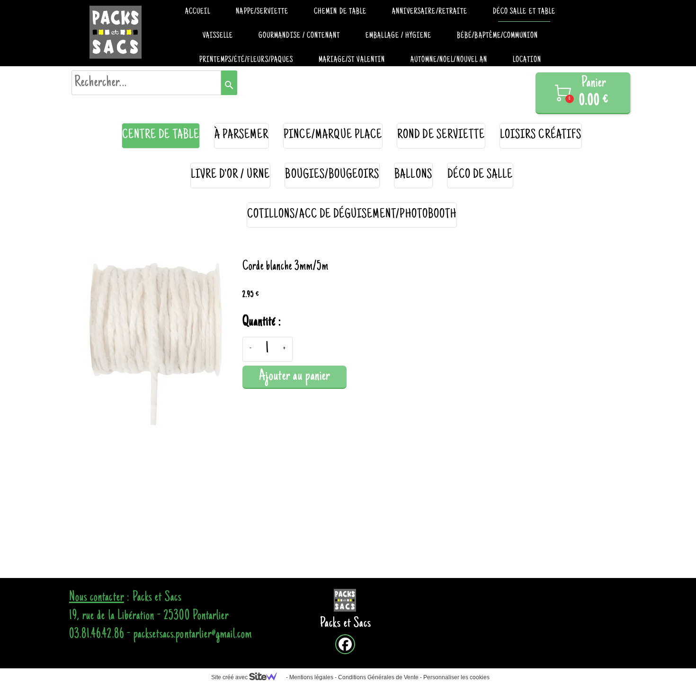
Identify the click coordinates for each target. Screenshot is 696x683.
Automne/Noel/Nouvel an (448, 60)
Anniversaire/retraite (429, 12)
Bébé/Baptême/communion (497, 36)
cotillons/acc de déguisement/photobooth (351, 215)
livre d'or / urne (230, 175)
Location (527, 60)
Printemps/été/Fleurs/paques (246, 60)
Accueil (197, 12)
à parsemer (241, 135)
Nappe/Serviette (262, 12)
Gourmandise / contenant (299, 36)
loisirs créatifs (540, 135)
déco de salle (480, 175)
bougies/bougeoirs (332, 175)
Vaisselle (218, 36)
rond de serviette (441, 135)
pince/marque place (333, 135)
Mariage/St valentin (352, 60)
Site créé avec (230, 677)
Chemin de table (340, 12)
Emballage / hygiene (398, 36)
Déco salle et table (524, 12)
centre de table (160, 135)
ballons (413, 175)
